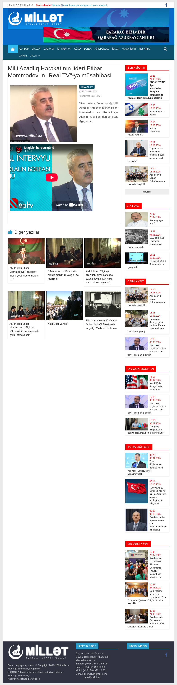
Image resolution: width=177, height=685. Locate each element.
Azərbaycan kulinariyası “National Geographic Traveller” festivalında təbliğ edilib (155, 567)
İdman (115, 48)
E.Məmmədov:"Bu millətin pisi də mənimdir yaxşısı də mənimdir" (63, 275)
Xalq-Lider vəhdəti (58, 323)
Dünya (87, 48)
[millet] (13, 49)
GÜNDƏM (24, 48)
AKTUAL (23, 55)
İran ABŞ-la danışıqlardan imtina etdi (156, 386)
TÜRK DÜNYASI (101, 48)
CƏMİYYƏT (49, 48)
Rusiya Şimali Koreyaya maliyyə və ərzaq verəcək (79, 6)
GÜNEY (77, 48)
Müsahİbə (144, 48)
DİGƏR (33, 55)
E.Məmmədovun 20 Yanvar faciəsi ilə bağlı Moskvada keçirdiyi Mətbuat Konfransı (101, 324)
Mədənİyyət (129, 48)
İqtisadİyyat (64, 48)
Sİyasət (36, 48)
